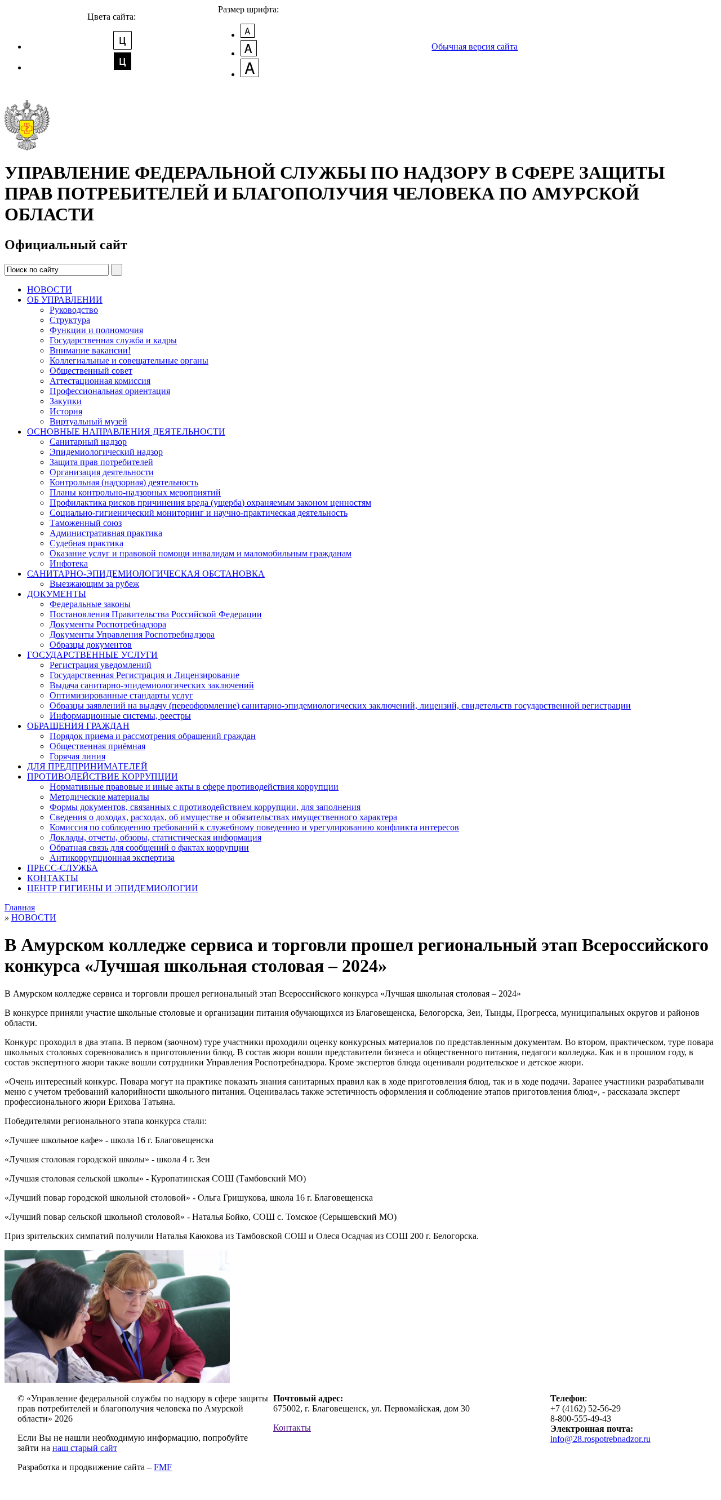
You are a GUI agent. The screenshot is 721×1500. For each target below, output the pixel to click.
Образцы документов (91, 644)
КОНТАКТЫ (52, 878)
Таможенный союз (86, 523)
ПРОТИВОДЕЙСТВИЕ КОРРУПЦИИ (102, 776)
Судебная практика (86, 543)
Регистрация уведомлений (101, 665)
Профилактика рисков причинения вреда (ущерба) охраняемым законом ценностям (210, 502)
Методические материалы (99, 797)
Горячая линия (77, 756)
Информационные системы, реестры (120, 715)
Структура (70, 320)
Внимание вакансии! (90, 350)
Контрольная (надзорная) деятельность (124, 482)
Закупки (66, 401)
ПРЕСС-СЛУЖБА (62, 868)
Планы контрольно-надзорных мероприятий (135, 492)
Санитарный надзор (88, 441)
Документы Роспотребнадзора (108, 624)
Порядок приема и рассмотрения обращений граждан (153, 736)
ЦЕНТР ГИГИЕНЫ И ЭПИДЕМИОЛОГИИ (112, 888)
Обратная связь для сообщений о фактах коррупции (149, 847)
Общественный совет (91, 370)
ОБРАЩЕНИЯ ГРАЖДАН (78, 726)
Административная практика (106, 533)
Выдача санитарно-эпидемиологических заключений (152, 685)
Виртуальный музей (88, 421)
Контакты (292, 1427)
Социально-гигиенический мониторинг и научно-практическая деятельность (199, 512)
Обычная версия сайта (474, 46)
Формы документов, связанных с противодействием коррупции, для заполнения (205, 807)
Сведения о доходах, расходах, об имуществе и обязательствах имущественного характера (223, 817)
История (66, 411)
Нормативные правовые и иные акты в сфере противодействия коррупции (194, 786)
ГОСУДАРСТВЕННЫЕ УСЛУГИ (92, 655)
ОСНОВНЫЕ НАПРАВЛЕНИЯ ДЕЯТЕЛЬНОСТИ (126, 431)
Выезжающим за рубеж (94, 584)
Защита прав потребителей (101, 462)
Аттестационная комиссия (100, 381)
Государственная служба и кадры (113, 340)
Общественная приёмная (97, 746)
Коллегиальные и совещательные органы (129, 360)
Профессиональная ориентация (110, 391)
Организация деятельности (102, 472)
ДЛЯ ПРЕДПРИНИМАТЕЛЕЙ (87, 766)
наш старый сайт (84, 1448)
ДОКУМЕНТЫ (56, 594)
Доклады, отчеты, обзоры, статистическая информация (155, 837)
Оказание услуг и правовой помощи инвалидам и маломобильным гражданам (200, 553)
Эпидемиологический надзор (106, 452)
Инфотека (69, 563)
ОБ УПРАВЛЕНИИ (65, 299)
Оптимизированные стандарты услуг (121, 695)
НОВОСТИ (49, 289)
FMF (163, 1467)
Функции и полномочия (96, 330)
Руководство (74, 310)
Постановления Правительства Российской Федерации (156, 614)
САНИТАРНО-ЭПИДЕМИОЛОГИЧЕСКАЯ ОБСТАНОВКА (146, 573)
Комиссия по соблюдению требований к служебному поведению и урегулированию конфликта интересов (254, 827)
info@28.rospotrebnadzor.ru (600, 1439)
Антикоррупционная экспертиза (112, 857)
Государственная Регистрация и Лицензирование (144, 675)
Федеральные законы (90, 604)
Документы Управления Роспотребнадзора (132, 634)
